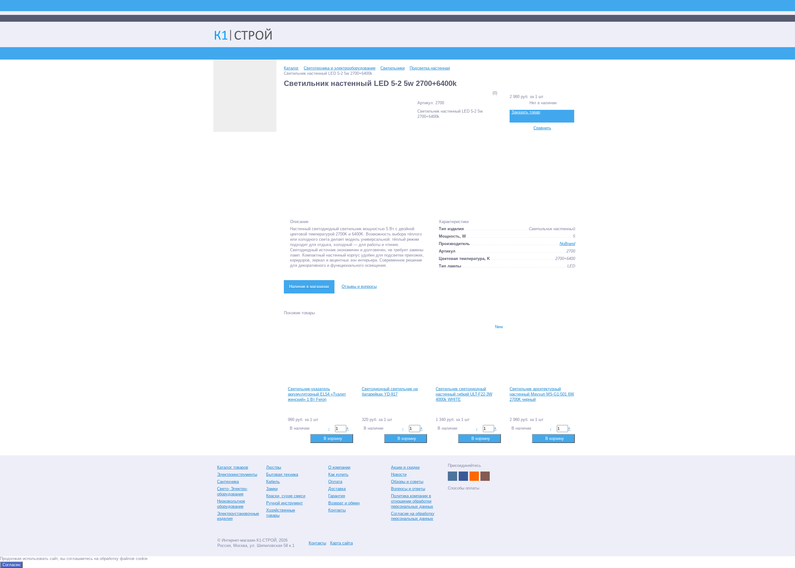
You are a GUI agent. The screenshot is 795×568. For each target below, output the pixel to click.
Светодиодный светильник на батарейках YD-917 (390, 391)
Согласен (11, 564)
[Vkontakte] (452, 476)
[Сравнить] (292, 438)
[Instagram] (485, 476)
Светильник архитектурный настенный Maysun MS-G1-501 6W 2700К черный (542, 394)
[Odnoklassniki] (474, 476)
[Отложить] (302, 438)
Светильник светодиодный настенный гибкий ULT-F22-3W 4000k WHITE (464, 394)
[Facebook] (463, 476)
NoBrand (567, 243)
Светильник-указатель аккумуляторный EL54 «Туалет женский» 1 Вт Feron (317, 394)
